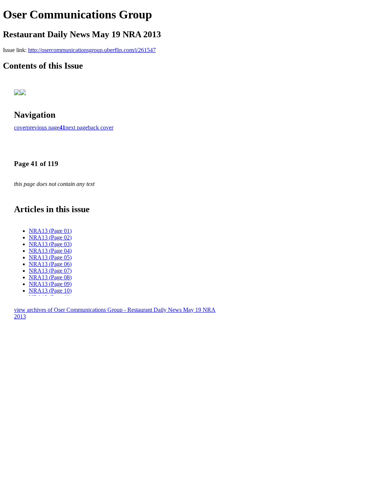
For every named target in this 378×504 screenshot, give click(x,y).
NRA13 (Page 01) (50, 231)
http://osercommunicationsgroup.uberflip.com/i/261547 (92, 50)
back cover (100, 127)
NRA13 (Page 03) (50, 244)
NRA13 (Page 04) (50, 251)
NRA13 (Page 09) (50, 284)
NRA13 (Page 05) (50, 257)
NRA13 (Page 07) (50, 270)
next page (76, 127)
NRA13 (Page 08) (50, 277)
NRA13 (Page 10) (50, 290)
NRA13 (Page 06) (50, 264)
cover (20, 127)
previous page (43, 127)
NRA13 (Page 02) (50, 237)
